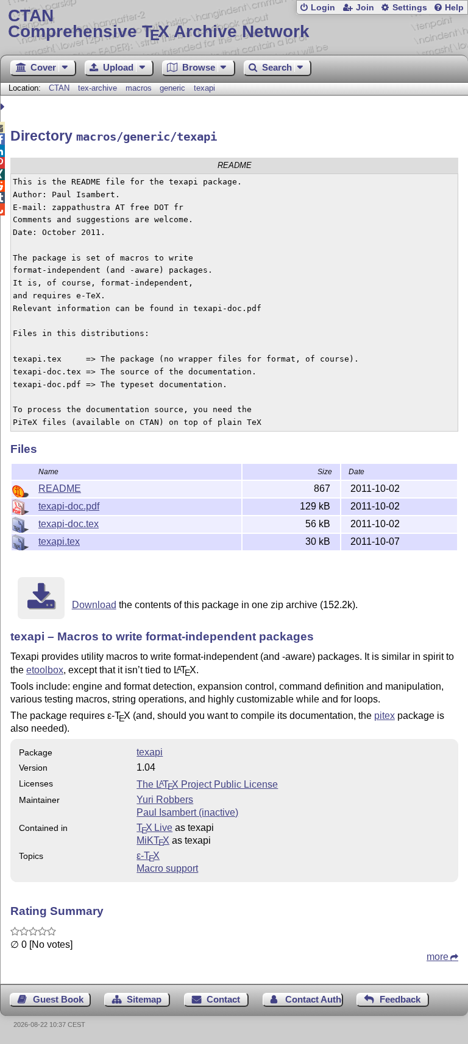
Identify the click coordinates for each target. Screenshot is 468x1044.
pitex (384, 715)
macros (139, 88)
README (59, 488)
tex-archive (97, 88)
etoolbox (44, 670)
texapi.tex (59, 541)
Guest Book (58, 999)
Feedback (400, 999)
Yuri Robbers (164, 799)
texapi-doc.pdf (68, 506)
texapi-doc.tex (68, 524)
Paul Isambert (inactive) (187, 812)
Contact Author (314, 999)
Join (365, 7)
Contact (223, 999)
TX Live (154, 827)
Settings (409, 7)
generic (172, 88)
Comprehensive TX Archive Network (159, 24)
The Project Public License (207, 784)
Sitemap (144, 999)
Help (454, 7)
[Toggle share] (4, 107)
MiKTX (152, 840)
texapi (204, 88)
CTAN (59, 88)
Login (323, 7)
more (437, 956)
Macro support (167, 868)
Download (94, 605)
